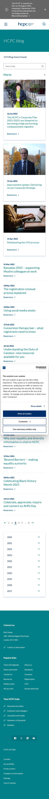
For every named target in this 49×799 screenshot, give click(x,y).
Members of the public (16, 720)
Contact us (8, 674)
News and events (10, 669)
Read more (8, 276)
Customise (23, 421)
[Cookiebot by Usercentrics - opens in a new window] (35, 367)
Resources (8, 679)
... (25, 522)
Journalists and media (16, 715)
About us (28, 665)
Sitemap (7, 778)
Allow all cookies (24, 414)
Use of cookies (10, 783)
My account (8, 688)
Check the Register (11, 665)
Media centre (9, 684)
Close (45, 9)
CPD (26, 684)
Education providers (15, 706)
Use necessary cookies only (24, 429)
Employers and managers (17, 711)
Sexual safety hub (31, 688)
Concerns (28, 674)
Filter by (8, 74)
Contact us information (16, 647)
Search (42, 66)
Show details (36, 406)
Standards (28, 669)
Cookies (7, 759)
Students (10, 725)
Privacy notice (9, 769)
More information (20, 16)
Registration (29, 679)
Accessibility (9, 764)
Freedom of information (13, 773)
